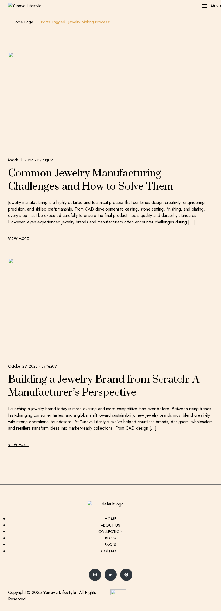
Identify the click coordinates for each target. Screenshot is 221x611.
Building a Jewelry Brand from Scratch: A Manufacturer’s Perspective (103, 386)
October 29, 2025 (23, 366)
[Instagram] (95, 575)
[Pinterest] (126, 575)
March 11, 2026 (21, 160)
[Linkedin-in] (111, 575)
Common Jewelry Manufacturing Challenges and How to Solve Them (90, 180)
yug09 (47, 160)
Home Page (23, 22)
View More (18, 238)
